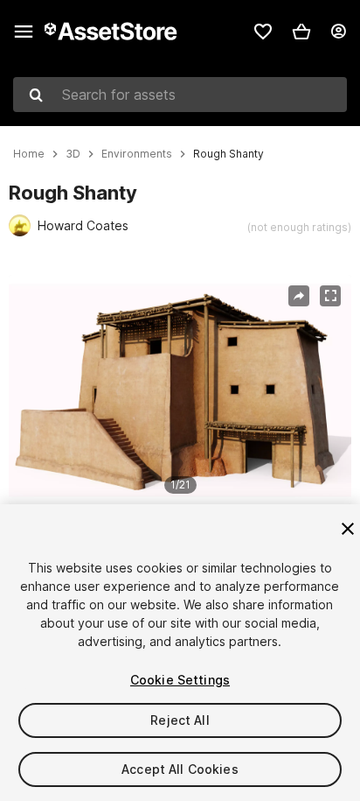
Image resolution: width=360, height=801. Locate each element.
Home (29, 154)
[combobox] (180, 94)
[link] (263, 31)
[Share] (298, 295)
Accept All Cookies (180, 769)
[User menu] (338, 31)
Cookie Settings (180, 679)
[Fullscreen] (330, 295)
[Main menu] (23, 31)
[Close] (347, 528)
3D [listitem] (73, 154)
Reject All (179, 720)
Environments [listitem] (136, 154)
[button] (301, 31)
